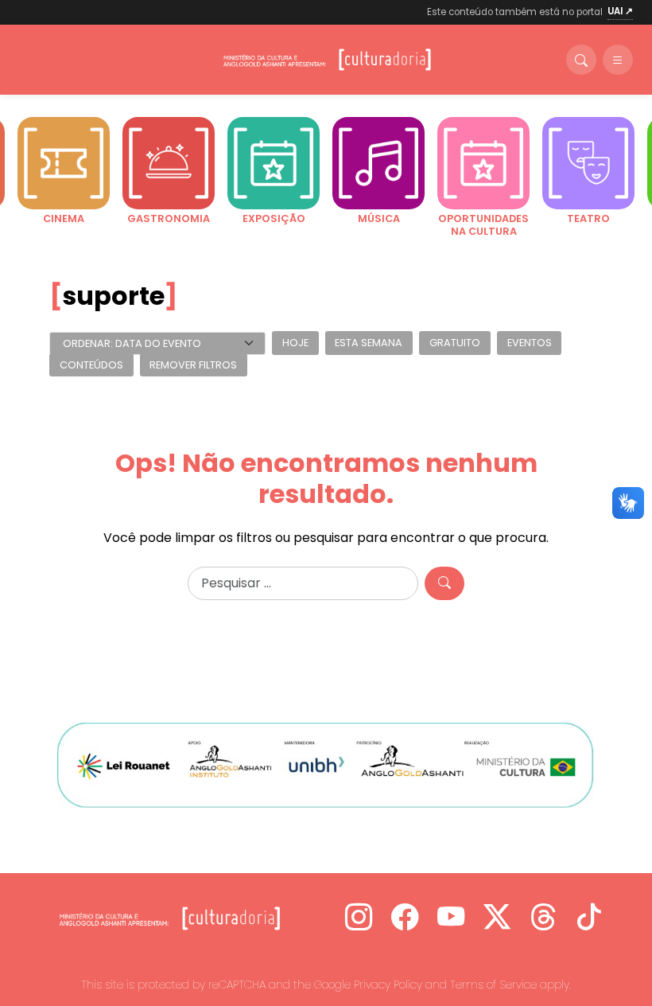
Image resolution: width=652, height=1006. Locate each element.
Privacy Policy (388, 984)
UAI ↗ (620, 11)
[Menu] (618, 60)
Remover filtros (193, 365)
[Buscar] (581, 60)
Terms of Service (493, 984)
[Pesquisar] (444, 583)
